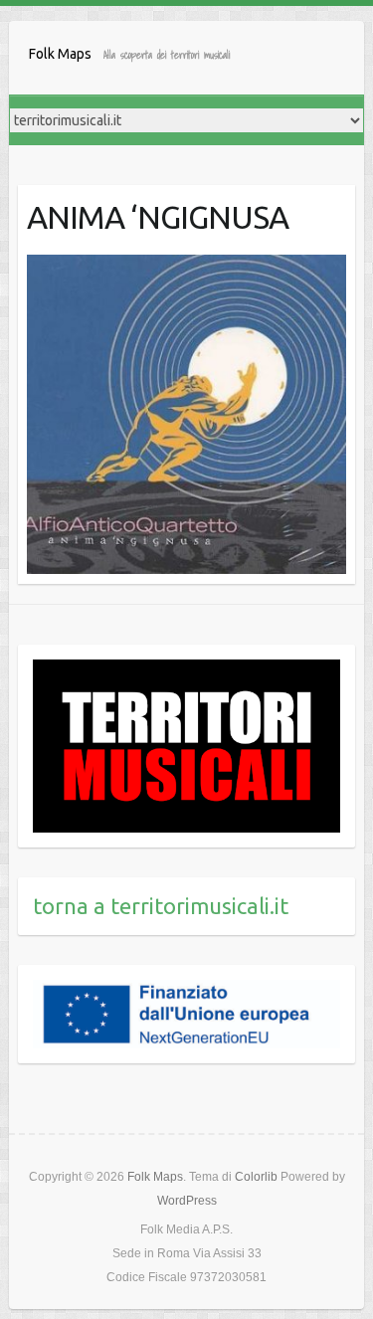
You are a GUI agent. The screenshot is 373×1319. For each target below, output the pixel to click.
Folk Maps (60, 54)
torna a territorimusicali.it (160, 905)
